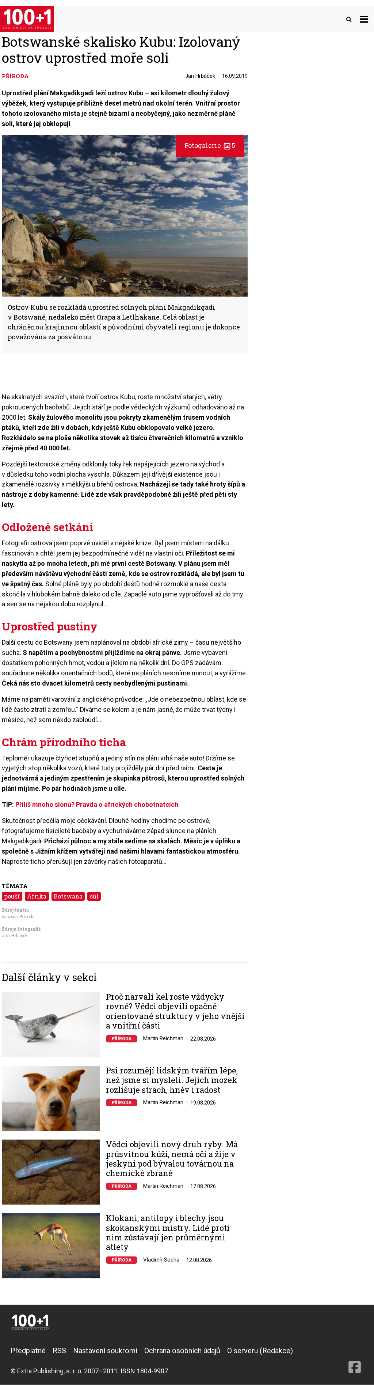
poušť (12, 896)
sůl (94, 896)
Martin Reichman (163, 1038)
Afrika (36, 896)
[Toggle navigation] (364, 19)
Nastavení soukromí (105, 1350)
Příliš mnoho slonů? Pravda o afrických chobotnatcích (96, 804)
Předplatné (28, 1350)
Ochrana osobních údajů (182, 1350)
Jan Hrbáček (200, 76)
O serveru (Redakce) (260, 1350)
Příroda (121, 1038)
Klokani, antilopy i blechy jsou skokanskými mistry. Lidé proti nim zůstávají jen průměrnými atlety (168, 1232)
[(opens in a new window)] (354, 1360)
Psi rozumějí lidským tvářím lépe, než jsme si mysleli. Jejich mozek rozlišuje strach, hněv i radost (172, 1080)
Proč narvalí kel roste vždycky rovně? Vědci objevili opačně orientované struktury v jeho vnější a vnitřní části (175, 1011)
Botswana (68, 896)
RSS (59, 1350)
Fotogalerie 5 (209, 145)
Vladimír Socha (161, 1259)
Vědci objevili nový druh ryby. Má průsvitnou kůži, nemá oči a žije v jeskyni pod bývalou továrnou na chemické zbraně (172, 1159)
